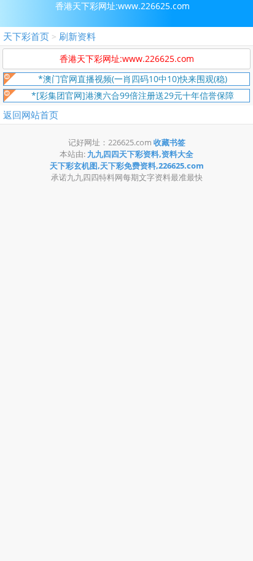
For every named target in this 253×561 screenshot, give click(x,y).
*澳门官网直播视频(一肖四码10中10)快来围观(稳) (132, 79)
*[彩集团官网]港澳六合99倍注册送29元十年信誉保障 (132, 95)
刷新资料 (77, 36)
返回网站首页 (30, 115)
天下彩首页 (26, 36)
